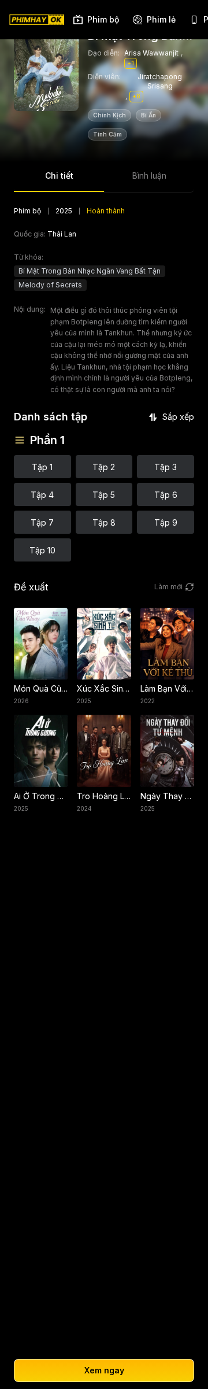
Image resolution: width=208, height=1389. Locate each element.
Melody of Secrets (50, 284)
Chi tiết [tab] (59, 175)
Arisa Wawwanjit (151, 53)
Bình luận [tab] (149, 175)
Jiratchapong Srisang (160, 81)
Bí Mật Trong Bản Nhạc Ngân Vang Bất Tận (89, 271)
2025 (63, 210)
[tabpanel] (104, 383)
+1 (130, 63)
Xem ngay (104, 1370)
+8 (136, 96)
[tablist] (104, 180)
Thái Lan (61, 234)
